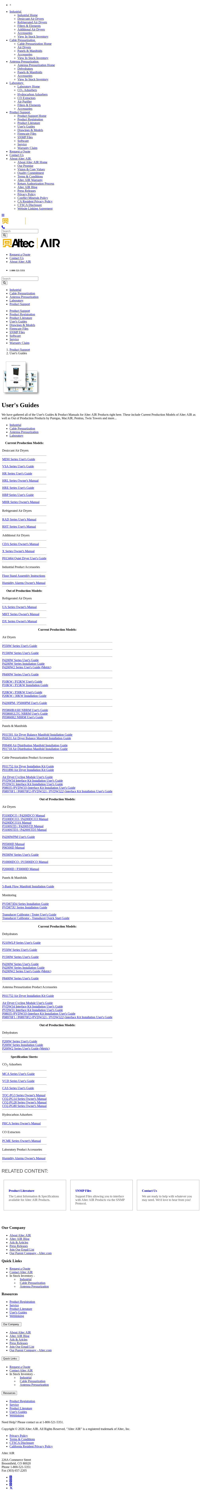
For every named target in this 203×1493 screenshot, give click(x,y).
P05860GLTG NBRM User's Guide (25, 713)
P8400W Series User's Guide (20, 674)
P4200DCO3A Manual (16, 822)
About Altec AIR (21, 158)
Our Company (11, 1324)
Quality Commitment (30, 173)
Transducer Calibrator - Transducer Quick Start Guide (35, 918)
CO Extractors (26, 98)
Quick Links (10, 1358)
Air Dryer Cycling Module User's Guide (27, 777)
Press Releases (26, 190)
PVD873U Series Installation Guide (24, 907)
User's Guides (26, 126)
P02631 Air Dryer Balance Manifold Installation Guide (36, 738)
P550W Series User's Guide (19, 646)
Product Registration (30, 119)
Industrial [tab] (15, 425)
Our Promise (25, 165)
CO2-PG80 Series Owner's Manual (24, 1106)
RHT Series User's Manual (19, 526)
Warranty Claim (27, 148)
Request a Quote (20, 151)
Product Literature (28, 123)
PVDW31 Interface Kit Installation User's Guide (32, 784)
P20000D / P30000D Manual (20, 869)
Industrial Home (27, 15)
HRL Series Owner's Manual (20, 480)
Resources (9, 1393)
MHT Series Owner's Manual (20, 614)
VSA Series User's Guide (18, 466)
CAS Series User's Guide (18, 1088)
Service (22, 144)
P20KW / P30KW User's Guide (22, 692)
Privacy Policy (26, 194)
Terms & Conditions (30, 176)
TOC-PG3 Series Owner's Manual (23, 1095)
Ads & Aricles (18, 1339)
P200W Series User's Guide (19, 1041)
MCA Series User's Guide (18, 1074)
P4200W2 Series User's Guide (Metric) (26, 667)
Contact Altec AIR (21, 1272)
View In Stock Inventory (32, 36)
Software (23, 140)
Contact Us (17, 155)
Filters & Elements (29, 26)
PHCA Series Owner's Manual (21, 1123)
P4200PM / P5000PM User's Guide (24, 703)
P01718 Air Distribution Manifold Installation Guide (35, 749)
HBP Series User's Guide (18, 495)
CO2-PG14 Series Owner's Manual (24, 1098)
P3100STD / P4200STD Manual (22, 826)
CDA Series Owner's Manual (20, 544)
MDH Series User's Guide (18, 459)
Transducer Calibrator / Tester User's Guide (29, 914)
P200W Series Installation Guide (22, 1045)
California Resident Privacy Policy (31, 1446)
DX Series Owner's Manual (19, 621)
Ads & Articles (19, 1242)
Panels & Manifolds (29, 51)
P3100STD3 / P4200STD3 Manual (24, 829)
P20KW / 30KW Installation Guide (24, 695)
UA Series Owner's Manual (19, 607)
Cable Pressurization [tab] (22, 428)
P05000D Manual (13, 844)
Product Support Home (31, 115)
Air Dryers (24, 47)
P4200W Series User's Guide (20, 660)
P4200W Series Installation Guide (23, 663)
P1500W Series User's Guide (20, 653)
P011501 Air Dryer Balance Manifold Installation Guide (37, 734)
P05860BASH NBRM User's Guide (25, 710)
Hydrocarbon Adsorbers (32, 94)
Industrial (16, 11)
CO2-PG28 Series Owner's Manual (24, 1102)
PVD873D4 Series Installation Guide (25, 904)
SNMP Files (25, 137)
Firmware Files (26, 133)
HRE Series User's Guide (18, 487)
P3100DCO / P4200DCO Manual (23, 815)
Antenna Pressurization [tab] (24, 432)
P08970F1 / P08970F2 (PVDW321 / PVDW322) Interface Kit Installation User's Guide (57, 791)
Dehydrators (25, 68)
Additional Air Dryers (31, 29)
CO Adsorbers (27, 90)
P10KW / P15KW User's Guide (22, 681)
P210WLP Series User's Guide (21, 942)
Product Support (20, 112)
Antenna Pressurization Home (36, 65)
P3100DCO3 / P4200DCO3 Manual (25, 819)
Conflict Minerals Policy (32, 198)
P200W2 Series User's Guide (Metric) (26, 1048)
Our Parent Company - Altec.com (31, 1253)
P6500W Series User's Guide (20, 854)
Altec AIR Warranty (30, 180)
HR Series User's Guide (17, 473)
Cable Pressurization (23, 40)
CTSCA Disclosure (29, 205)
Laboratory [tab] (16, 435)
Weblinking (17, 1316)
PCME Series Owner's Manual (21, 1140)
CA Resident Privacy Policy (35, 201)
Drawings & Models (30, 130)
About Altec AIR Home (32, 162)
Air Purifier (24, 101)
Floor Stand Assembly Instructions (23, 575)
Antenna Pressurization (24, 61)
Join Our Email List (22, 1249)
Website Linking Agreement (35, 208)
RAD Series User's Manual (19, 519)
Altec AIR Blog (27, 187)
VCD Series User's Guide (18, 1081)
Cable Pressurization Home (34, 43)
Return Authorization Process (35, 183)
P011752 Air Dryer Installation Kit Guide (28, 766)
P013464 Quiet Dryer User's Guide (24, 558)
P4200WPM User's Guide (18, 837)
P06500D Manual (13, 847)
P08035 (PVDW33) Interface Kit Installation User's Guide (38, 787)
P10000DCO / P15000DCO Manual (25, 862)
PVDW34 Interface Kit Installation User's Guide (32, 780)
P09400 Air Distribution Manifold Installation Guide (35, 745)
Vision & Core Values (31, 169)
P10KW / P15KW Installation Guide (25, 685)
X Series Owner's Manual (18, 551)
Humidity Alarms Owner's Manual (23, 583)
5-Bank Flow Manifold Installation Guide (28, 886)
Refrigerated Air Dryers (32, 22)
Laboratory (17, 83)
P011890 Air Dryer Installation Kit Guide (28, 770)
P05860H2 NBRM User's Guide (22, 717)
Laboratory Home (28, 86)
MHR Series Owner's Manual (20, 502)
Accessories (24, 33)
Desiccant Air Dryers (30, 18)
